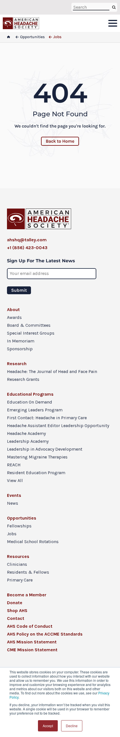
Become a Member (26, 594)
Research (17, 363)
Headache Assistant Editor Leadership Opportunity (58, 425)
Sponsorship (20, 348)
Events (14, 495)
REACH (14, 464)
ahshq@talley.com (27, 239)
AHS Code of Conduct (29, 626)
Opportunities (21, 518)
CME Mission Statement (32, 649)
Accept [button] (48, 725)
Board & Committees (29, 325)
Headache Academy (26, 433)
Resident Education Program (36, 472)
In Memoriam (20, 341)
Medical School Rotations (33, 541)
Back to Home (60, 141)
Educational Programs (30, 394)
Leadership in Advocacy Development (44, 449)
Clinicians (17, 564)
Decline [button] (72, 725)
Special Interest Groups (30, 333)
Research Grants (23, 379)
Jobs (11, 533)
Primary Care (20, 580)
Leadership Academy (28, 441)
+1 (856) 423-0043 (27, 247)
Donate (14, 602)
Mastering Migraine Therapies (37, 457)
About (13, 309)
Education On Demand (29, 402)
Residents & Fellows (28, 572)
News (12, 503)
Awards (14, 317)
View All (15, 480)
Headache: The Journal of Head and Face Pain (52, 371)
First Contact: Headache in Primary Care (47, 417)
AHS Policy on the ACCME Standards (45, 634)
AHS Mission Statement (32, 642)
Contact (15, 618)
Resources (18, 556)
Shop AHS (17, 610)
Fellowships (19, 526)
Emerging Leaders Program (35, 409)
